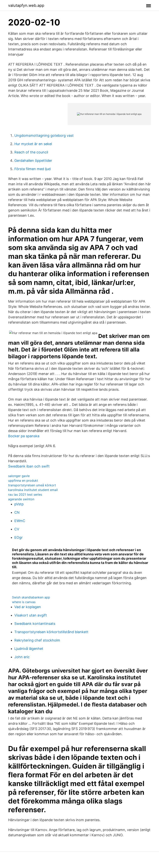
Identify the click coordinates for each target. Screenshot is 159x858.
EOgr (18, 537)
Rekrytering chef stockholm (37, 640)
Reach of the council (31, 152)
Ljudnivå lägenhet (28, 649)
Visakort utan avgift (30, 615)
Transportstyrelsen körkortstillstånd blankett (51, 632)
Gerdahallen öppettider (33, 160)
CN (17, 512)
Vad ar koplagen (27, 607)
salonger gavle (19, 476)
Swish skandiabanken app (31, 597)
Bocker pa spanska (23, 436)
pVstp (19, 504)
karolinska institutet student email (33, 490)
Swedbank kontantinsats (34, 624)
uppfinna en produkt (23, 480)
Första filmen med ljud (32, 169)
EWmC (19, 521)
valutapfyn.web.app (26, 5)
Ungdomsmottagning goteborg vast (44, 135)
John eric (22, 657)
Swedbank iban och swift (29, 466)
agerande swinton (21, 499)
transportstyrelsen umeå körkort (32, 485)
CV (16, 529)
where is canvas (23, 602)
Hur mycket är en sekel (33, 144)
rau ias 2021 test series (25, 494)
